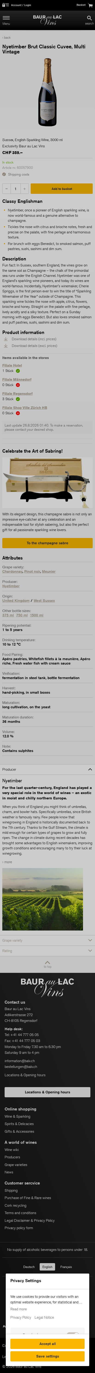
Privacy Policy (20, 1317)
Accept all (47, 1344)
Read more (18, 1309)
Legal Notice (44, 1317)
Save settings (47, 1356)
